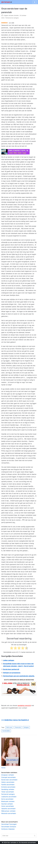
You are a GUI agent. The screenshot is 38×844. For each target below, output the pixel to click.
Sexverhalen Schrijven (8, 826)
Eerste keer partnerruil (11, 669)
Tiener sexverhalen (7, 792)
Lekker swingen (8, 660)
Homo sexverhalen (7, 806)
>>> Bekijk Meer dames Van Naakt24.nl (15, 720)
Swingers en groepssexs (11, 673)
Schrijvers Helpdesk (8, 829)
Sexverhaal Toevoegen (9, 824)
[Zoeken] (35, 835)
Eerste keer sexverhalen (9, 780)
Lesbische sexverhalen (8, 796)
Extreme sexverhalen (8, 787)
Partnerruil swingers (8, 794)
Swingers (26, 727)
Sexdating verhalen (7, 789)
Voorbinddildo (6, 731)
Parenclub (18, 727)
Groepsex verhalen (7, 775)
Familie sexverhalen (7, 784)
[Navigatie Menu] (35, 2)
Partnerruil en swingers (12, 18)
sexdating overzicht (24, 705)
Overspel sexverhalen (8, 777)
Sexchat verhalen (7, 804)
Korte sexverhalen (7, 799)
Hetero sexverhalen (7, 782)
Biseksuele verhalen (7, 801)
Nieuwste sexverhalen (8, 813)
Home (3, 768)
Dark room (9, 727)
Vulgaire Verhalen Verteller (11, 15)
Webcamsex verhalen (8, 811)
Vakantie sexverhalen (8, 808)
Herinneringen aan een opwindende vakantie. (19, 676)
